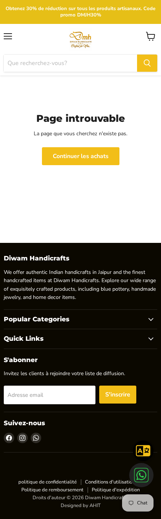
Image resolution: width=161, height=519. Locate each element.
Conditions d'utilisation (110, 482)
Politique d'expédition (116, 489)
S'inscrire (117, 394)
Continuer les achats (81, 156)
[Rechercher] (147, 63)
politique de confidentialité (47, 482)
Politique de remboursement (52, 489)
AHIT (95, 505)
